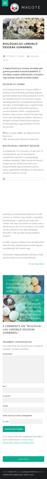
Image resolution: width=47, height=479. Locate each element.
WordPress (33, 472)
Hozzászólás (8, 354)
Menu (5, 3)
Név (5, 386)
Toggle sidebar (23, 459)
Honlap (5, 406)
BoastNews (39, 264)
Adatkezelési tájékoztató (13, 475)
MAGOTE (31, 7)
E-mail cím (7, 396)
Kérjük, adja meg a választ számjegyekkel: (17, 415)
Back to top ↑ (29, 475)
